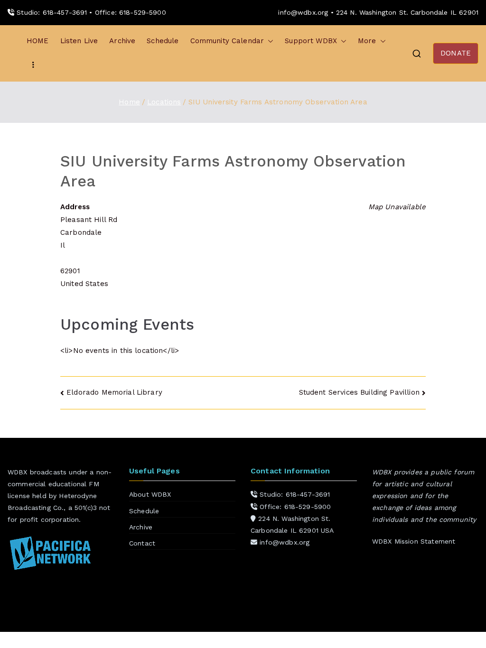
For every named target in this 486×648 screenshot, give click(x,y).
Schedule (162, 41)
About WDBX (150, 494)
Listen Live (79, 41)
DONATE (455, 53)
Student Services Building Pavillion (359, 392)
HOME (38, 41)
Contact (142, 543)
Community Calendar (227, 41)
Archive (122, 41)
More (367, 41)
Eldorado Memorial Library (114, 392)
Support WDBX (311, 41)
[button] (268, 41)
